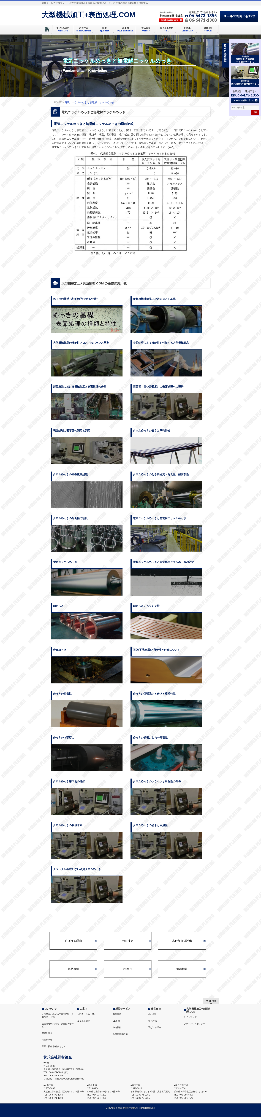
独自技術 (127, 941)
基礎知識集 (47, 1033)
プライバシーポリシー (194, 1023)
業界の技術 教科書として (54, 1046)
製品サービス (122, 1008)
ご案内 (83, 1008)
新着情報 (182, 969)
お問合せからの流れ (86, 1014)
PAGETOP (211, 1001)
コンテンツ (50, 1008)
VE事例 (127, 969)
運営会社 (156, 1008)
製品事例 (73, 969)
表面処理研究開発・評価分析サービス (58, 1025)
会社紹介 (152, 1014)
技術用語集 (47, 1040)
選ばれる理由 (73, 941)
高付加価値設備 (182, 941)
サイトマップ (190, 1017)
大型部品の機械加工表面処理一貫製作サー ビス (58, 1015)
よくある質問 (83, 1021)
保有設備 (152, 1021)
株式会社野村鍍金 (126, 1108)
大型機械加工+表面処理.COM (88, 15)
